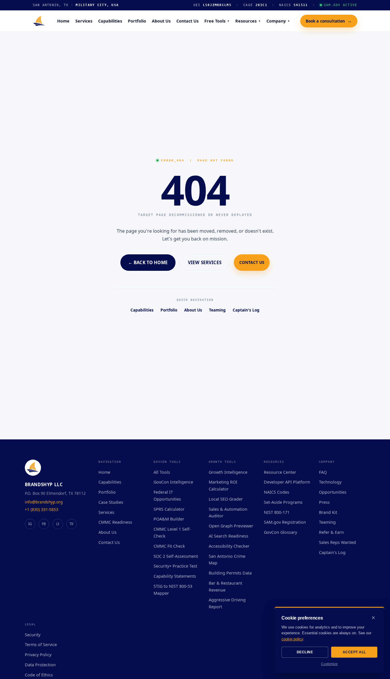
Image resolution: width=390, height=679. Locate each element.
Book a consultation (329, 20)
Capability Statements (175, 576)
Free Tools (216, 21)
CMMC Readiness (115, 522)
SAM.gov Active (340, 5)
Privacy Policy (38, 654)
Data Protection (40, 664)
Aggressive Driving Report (227, 603)
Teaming (217, 310)
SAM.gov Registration (285, 522)
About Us (161, 21)
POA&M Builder (169, 519)
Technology (330, 482)
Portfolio (137, 21)
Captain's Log (246, 310)
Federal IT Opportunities (167, 495)
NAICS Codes (276, 492)
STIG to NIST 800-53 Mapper (173, 589)
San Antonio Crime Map (227, 559)
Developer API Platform (287, 482)
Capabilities (110, 21)
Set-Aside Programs (283, 502)
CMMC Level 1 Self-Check (172, 532)
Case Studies (110, 502)
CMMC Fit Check (169, 546)
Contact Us (187, 21)
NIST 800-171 (277, 512)
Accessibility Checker (229, 546)
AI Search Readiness (228, 536)
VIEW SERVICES (204, 262)
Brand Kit (328, 512)
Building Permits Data (230, 573)
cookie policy (292, 639)
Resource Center (280, 472)
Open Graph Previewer (231, 526)
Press (324, 502)
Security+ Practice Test (175, 566)
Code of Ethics (39, 675)
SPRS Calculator (169, 509)
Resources (248, 21)
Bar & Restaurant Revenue (225, 586)
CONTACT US (251, 262)
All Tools (162, 472)
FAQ (323, 472)
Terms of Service (41, 644)
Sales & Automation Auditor (228, 512)
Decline (305, 652)
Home (63, 21)
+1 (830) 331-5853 (41, 509)
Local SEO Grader (226, 499)
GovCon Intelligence (173, 482)
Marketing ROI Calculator (223, 485)
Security (32, 634)
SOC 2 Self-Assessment (176, 556)
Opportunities (332, 492)
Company (278, 21)
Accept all (354, 652)
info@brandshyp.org (44, 502)
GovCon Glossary (280, 532)
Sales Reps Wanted (337, 542)
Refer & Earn (331, 532)
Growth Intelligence (228, 472)
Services (83, 21)
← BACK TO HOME (148, 262)
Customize (329, 664)
